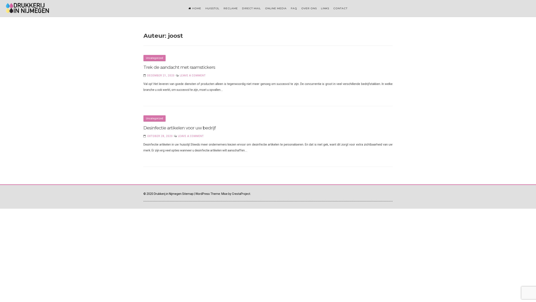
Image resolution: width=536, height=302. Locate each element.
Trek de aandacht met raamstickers (179, 67)
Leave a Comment (193, 75)
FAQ (294, 8)
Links (325, 8)
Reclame (231, 8)
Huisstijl (212, 8)
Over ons (309, 8)
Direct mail (251, 8)
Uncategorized (154, 58)
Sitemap (187, 193)
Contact (340, 8)
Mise (224, 193)
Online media (276, 8)
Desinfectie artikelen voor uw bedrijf (179, 127)
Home (196, 8)
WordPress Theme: (207, 193)
